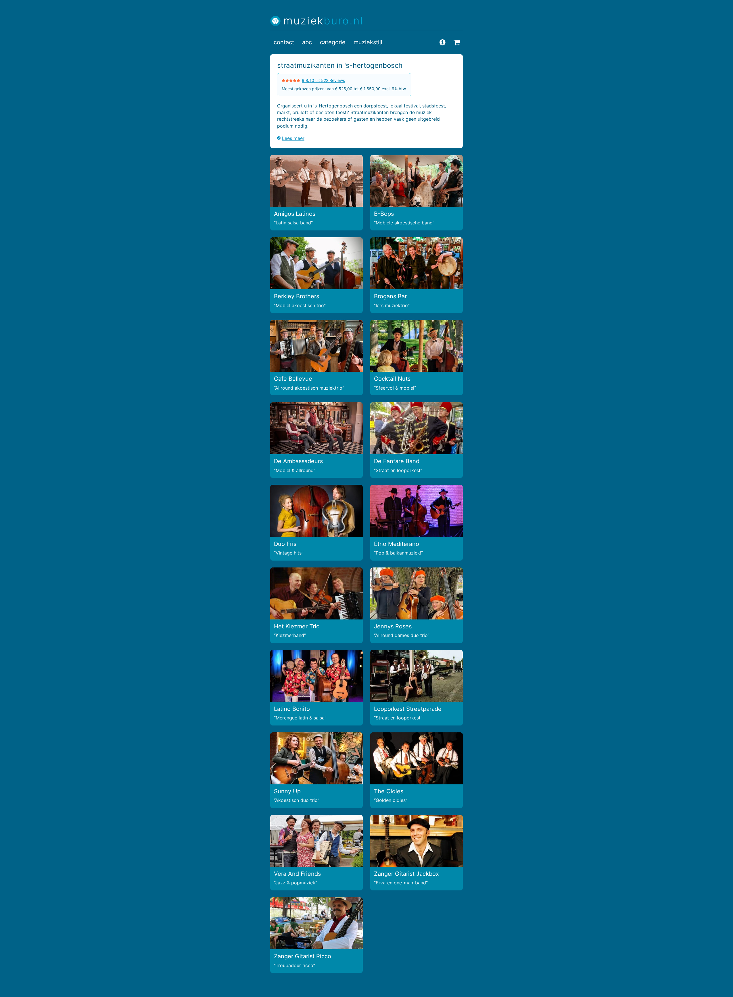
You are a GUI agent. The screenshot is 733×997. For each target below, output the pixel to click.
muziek (323, 21)
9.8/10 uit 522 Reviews (323, 80)
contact (284, 42)
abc (307, 42)
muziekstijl (368, 42)
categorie (333, 42)
